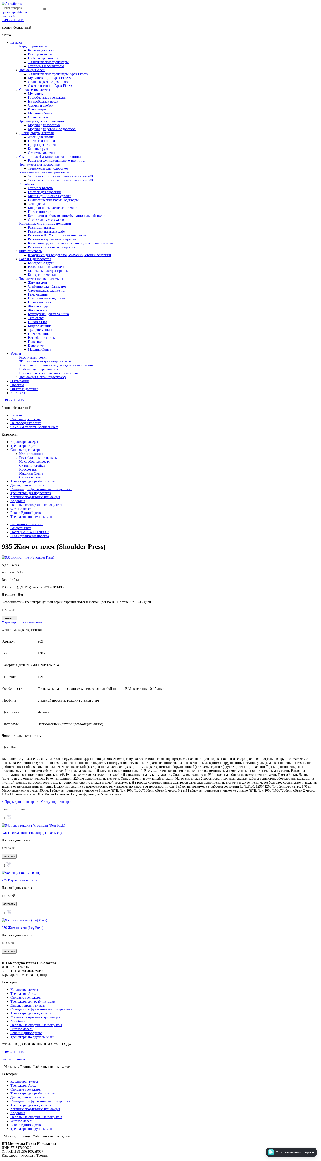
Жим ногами (37, 282)
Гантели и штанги (41, 141)
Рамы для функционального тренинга (56, 160)
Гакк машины (38, 294)
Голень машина (39, 302)
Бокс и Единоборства (35, 259)
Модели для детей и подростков (52, 129)
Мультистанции (40, 93)
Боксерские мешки (42, 275)
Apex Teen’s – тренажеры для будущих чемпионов (56, 365)
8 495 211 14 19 (13, 20)
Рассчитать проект (33, 357)
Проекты (17, 385)
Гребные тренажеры (43, 58)
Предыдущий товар (18, 802)
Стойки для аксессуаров (46, 219)
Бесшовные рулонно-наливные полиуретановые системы (71, 243)
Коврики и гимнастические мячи (52, 208)
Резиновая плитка (41, 227)
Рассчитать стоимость (26, 524)
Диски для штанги (41, 137)
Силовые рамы (39, 117)
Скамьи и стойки (41, 105)
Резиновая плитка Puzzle (46, 231)
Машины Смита (40, 113)
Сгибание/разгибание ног (47, 286)
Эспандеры (36, 204)
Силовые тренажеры (34, 89)
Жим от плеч (37, 310)
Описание (34, 622)
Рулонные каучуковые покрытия (52, 239)
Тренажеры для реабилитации (41, 121)
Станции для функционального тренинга (50, 156)
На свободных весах (43, 101)
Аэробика (26, 184)
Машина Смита (39, 349)
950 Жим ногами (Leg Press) (22, 928)
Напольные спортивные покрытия (45, 223)
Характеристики (14, 622)
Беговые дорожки (41, 50)
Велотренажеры (40, 54)
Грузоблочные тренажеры (47, 97)
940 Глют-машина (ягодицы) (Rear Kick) (32, 833)
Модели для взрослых (44, 125)
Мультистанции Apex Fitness (49, 78)
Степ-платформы (41, 188)
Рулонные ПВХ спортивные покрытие (57, 235)
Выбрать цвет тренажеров (38, 369)
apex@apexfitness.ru (16, 12)
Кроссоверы (37, 109)
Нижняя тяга (37, 322)
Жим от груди (38, 306)
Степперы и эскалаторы (46, 66)
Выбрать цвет (20, 528)
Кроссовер (36, 345)
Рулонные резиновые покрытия (51, 247)
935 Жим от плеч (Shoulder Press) (34, 427)
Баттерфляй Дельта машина (48, 314)
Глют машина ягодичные (46, 298)
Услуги (15, 353)
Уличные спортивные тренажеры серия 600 (60, 180)
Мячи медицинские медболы (49, 196)
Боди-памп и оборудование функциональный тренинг (68, 215)
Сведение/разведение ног (47, 290)
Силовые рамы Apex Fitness (48, 82)
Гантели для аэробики (44, 192)
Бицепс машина (40, 326)
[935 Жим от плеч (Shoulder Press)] (28, 557)
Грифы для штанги (42, 145)
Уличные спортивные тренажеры (44, 172)
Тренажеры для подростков (39, 164)
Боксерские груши (41, 263)
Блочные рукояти (41, 149)
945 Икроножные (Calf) (19, 880)
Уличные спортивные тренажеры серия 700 (60, 176)
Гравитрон (36, 341)
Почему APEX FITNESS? (29, 532)
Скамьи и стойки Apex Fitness (50, 86)
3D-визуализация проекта (29, 536)
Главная (16, 415)
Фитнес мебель (30, 251)
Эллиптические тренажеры (48, 62)
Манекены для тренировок (48, 271)
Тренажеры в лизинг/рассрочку (42, 377)
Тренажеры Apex (32, 70)
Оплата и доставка (24, 389)
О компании (19, 381)
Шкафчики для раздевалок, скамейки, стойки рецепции (69, 255)
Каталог (16, 42)
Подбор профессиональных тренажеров (49, 373)
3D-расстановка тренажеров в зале (45, 361)
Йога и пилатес (39, 212)
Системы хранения (42, 152)
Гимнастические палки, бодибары (53, 200)
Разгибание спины (42, 338)
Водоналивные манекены (47, 267)
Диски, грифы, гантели (36, 133)
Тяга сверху (36, 318)
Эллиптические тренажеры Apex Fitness (58, 74)
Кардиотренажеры (33, 46)
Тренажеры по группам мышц (41, 278)
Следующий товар (56, 802)
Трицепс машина (40, 330)
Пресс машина (39, 334)
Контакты (17, 393)
